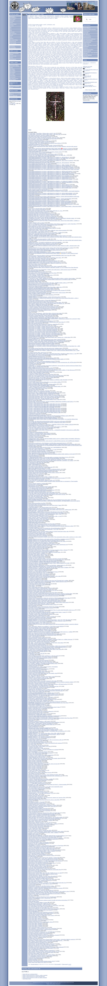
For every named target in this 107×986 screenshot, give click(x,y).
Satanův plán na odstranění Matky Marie (36, 208)
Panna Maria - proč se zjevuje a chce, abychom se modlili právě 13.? (42, 217)
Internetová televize (87, 35)
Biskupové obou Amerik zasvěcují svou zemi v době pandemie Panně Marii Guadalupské (47, 594)
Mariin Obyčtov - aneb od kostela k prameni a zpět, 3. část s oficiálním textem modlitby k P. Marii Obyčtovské (51, 370)
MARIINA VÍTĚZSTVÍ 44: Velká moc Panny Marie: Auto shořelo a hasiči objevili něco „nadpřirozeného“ (50, 509)
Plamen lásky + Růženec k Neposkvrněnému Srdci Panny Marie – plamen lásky (45, 287)
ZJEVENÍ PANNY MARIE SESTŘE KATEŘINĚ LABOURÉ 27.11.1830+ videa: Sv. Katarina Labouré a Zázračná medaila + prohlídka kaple (43, 729)
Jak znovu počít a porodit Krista (35, 688)
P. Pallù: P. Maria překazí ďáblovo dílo (36, 691)
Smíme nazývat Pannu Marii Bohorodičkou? (37, 644)
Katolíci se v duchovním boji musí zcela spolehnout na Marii (41, 632)
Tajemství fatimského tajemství (35, 709)
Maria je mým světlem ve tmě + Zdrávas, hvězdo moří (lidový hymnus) (43, 342)
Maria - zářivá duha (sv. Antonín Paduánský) (37, 854)
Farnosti (11, 22)
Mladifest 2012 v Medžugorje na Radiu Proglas (38, 878)
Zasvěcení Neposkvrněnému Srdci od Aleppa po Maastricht (40, 711)
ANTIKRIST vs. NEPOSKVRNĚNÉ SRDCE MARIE (39, 433)
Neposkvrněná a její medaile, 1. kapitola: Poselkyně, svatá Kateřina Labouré (44, 334)
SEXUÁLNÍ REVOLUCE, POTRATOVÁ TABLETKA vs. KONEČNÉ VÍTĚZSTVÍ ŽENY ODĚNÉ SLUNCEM (50, 424)
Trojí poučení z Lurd (32, 506)
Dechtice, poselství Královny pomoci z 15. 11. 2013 (39, 816)
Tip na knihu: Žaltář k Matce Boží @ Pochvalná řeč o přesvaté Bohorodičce (44, 528)
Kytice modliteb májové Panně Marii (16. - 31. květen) (39, 163)
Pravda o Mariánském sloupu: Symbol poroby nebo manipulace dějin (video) (44, 600)
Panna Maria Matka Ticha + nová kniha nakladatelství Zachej (41, 361)
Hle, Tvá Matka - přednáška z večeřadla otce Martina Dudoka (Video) (42, 663)
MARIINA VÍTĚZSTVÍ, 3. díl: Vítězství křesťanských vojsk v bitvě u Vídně (44, 339)
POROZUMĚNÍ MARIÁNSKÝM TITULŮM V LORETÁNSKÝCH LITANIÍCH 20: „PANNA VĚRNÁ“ (48, 174)
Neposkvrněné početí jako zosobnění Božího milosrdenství (40, 320)
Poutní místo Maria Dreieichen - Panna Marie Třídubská (40, 656)
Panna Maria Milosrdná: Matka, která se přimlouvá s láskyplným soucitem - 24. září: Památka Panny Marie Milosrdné (53, 267)
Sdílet (29, 129)
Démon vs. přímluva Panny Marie (35, 383)
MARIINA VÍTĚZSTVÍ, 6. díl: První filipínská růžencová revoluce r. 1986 (43, 508)
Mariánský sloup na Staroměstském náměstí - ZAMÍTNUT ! (40, 697)
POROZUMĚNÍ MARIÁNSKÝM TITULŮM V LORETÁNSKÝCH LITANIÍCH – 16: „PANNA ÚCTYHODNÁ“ (50, 181)
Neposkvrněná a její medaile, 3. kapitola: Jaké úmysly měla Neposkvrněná (44, 332)
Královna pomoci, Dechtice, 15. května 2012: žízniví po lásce (41, 915)
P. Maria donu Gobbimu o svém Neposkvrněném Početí (40, 507)
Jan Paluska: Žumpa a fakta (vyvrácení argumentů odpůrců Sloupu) (42, 604)
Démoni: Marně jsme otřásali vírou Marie (36, 503)
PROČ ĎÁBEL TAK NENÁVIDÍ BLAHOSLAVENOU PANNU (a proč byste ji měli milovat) (47, 421)
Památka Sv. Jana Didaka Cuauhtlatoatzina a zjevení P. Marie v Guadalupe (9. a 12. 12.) (47, 252)
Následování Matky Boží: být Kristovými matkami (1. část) (40, 215)
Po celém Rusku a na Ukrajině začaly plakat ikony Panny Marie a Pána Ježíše (45, 649)
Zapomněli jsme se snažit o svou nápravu (37, 840)
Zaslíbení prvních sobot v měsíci (35, 229)
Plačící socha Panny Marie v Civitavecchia (37, 927)
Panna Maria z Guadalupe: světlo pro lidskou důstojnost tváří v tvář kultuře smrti (45, 775)
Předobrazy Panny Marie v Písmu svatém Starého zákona (40, 922)
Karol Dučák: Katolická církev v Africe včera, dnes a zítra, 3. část (42, 219)
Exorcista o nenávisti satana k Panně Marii (37, 678)
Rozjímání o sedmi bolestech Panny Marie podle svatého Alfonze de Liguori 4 (44, 408)
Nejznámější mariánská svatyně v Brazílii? (37, 803)
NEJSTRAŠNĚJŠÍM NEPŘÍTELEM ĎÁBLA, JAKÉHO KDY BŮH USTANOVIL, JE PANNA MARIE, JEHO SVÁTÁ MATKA (54, 500)
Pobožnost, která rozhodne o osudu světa (37, 378)
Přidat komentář (65, 964)
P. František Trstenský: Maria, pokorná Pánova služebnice (40, 614)
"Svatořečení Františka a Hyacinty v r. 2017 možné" (39, 721)
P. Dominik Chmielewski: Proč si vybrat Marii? (38, 535)
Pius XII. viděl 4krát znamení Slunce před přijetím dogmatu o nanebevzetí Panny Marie (46, 422)
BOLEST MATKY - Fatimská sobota (36, 274)
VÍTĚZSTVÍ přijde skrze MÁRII (34, 150)
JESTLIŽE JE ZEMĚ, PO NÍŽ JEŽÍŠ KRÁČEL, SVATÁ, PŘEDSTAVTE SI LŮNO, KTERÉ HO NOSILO (50, 149)
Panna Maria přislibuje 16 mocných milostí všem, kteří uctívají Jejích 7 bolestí (44, 505)
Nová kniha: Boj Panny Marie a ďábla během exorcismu (40, 772)
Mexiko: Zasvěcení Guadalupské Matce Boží (37, 547)
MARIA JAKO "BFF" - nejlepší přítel (35, 510)
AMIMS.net (69, 1)
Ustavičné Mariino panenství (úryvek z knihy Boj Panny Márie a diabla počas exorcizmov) (47, 646)
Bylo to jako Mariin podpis (33, 338)
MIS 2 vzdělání (12, 70)
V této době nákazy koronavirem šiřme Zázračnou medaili (40, 551)
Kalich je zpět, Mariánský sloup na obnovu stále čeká (39, 628)
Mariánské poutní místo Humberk (35, 498)
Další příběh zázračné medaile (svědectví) (37, 643)
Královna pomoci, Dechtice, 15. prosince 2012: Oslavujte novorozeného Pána (44, 869)
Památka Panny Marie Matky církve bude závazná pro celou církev (42, 680)
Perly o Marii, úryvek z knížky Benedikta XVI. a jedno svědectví (41, 954)
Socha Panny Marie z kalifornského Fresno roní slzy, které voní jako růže (43, 763)
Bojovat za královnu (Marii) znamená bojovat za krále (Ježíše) (41, 490)
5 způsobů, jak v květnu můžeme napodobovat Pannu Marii (40, 374)
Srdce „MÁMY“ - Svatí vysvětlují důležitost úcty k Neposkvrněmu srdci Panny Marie (46, 322)
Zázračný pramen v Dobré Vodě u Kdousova (37, 534)
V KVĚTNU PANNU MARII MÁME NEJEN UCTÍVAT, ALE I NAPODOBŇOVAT (44, 447)
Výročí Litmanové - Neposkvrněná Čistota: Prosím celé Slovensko (42, 896)
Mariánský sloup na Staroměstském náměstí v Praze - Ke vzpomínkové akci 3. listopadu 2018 (39, 651)
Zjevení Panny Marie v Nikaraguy (35, 923)
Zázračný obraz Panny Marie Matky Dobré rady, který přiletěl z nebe (42, 673)
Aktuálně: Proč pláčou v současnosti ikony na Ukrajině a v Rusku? (42, 805)
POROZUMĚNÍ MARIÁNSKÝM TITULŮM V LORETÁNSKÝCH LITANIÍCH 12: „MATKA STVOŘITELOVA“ (50, 186)
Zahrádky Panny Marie (33, 665)
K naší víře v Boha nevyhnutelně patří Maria (37, 867)
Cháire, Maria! (31, 652)
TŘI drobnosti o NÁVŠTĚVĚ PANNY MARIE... (38, 497)
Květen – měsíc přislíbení (33, 636)
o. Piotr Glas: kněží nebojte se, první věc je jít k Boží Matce (41, 427)
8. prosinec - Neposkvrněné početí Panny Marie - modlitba (40, 779)
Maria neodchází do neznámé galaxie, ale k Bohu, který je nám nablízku (43, 892)
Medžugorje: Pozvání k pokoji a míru (36, 889)
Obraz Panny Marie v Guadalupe (35, 881)
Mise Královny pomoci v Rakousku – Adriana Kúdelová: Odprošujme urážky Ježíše (45, 831)
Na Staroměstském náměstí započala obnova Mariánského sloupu (42, 635)
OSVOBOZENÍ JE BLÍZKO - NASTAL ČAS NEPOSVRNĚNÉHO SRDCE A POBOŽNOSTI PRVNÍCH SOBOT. (51, 218)
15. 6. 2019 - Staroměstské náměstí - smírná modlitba (39, 630)
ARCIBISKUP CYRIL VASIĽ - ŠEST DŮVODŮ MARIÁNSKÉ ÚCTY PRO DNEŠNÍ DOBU (47, 340)
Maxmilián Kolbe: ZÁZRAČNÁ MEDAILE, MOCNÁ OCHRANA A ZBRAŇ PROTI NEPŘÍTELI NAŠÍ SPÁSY (50, 401)
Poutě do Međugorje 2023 (33, 463)
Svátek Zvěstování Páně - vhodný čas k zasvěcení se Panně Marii (42, 216)
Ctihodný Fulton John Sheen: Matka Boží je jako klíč (39, 258)
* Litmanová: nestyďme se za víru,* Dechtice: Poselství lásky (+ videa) (36, 748)
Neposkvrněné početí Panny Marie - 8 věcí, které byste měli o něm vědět (43, 397)
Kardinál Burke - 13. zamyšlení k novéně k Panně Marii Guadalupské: (43, 330)
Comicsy (11, 57)
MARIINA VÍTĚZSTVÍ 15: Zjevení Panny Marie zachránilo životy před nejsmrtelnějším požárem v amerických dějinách (53, 624)
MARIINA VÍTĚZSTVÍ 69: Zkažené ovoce (37, 356)
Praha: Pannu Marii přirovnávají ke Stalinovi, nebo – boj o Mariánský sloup (44, 850)
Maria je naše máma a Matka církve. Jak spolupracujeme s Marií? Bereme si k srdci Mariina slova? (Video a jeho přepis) (53, 169)
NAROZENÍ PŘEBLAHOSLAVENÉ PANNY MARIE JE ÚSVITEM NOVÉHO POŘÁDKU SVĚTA (48, 415)
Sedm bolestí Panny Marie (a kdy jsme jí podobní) (38, 519)
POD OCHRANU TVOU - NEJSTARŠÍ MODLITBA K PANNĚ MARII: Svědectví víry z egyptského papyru (50, 175)
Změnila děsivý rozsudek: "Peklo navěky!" (37, 622)
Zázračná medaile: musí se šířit (35, 473)
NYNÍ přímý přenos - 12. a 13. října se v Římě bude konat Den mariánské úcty (44, 818)
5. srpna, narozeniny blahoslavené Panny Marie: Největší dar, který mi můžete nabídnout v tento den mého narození (52, 146)
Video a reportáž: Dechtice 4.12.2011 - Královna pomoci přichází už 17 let (43, 951)
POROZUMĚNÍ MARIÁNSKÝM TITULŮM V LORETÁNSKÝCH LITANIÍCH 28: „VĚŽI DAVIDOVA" (48, 162)
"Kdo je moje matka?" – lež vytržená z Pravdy (38, 231)
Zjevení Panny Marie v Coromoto (35, 926)
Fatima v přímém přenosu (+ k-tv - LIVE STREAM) (39, 623)
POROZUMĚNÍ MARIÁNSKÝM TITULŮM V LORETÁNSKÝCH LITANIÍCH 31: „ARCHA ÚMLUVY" (49, 157)
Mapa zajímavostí (13, 33)
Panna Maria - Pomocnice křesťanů (35, 436)
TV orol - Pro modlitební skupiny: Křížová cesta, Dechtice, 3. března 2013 (43, 857)
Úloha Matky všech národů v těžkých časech (37, 554)
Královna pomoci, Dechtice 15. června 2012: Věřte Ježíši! (40, 907)
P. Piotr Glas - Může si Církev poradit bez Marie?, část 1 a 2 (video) (42, 449)
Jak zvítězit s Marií (32, 744)
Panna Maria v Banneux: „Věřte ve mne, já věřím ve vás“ (40, 865)
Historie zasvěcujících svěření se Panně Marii (38, 189)
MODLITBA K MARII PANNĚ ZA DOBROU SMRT (38, 385)
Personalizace (12, 46)
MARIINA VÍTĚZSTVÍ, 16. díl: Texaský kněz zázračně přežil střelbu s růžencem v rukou (47, 620)
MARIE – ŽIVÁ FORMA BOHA (34, 464)
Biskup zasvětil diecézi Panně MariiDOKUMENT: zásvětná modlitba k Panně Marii (38, 808)
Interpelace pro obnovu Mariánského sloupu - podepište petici (41, 692)
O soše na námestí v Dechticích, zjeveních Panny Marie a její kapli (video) (44, 812)
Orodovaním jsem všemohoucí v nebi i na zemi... (38, 677)
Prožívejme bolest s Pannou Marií (35, 484)
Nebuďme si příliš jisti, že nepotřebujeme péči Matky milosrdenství (42, 391)
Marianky (11, 35)
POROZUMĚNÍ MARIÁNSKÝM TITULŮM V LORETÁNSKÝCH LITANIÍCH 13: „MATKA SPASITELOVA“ (50, 185)
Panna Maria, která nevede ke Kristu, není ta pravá (39, 868)
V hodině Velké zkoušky (33, 732)
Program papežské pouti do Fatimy (35, 712)
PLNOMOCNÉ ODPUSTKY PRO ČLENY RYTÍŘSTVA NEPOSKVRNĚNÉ (43, 458)
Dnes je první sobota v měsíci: (34, 264)
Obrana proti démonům (33, 811)
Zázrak (29, 312)
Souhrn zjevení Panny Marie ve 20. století (37, 962)
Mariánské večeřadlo (32, 959)
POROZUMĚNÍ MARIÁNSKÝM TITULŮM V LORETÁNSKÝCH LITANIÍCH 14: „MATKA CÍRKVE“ (48, 184)
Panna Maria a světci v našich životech (36, 756)
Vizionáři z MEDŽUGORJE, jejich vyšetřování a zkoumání (40, 912)
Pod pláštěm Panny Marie (33, 363)
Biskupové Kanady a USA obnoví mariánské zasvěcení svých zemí (42, 590)
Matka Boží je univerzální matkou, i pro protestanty (39, 574)
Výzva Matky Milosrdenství (34, 841)
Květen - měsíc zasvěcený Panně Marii (36, 209)
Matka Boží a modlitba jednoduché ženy (36, 582)
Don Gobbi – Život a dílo (33, 659)
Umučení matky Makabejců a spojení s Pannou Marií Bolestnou (41, 300)
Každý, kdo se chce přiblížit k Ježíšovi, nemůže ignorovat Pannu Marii (43, 376)
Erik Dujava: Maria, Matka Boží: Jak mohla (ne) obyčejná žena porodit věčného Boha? (46, 559)
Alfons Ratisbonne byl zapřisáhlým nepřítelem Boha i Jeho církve (42, 806)
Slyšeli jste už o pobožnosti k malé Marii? (37, 414)
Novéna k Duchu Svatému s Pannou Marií (37, 291)
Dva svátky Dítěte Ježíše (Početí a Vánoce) (37, 934)
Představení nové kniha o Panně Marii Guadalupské (39, 727)
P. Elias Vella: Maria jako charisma (35, 520)
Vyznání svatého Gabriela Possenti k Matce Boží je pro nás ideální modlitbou (44, 382)
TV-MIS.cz (83, 1)
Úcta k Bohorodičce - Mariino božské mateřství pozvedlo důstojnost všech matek (45, 511)
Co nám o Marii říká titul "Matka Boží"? (36, 611)
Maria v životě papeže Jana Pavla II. (36, 587)
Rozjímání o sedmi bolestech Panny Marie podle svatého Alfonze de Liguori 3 (44, 409)
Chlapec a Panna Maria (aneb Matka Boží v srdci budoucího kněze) (42, 566)
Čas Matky (30, 800)
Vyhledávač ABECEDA (87, 55)
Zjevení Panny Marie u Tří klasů (35, 796)
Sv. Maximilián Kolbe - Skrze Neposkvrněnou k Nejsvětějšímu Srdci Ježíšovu (44, 143)
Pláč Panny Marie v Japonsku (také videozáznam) (38, 641)
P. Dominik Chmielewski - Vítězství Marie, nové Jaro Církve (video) (42, 560)
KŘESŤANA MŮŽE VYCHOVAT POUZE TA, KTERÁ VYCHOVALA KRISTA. (44, 469)
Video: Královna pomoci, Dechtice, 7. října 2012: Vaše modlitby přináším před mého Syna (47, 882)
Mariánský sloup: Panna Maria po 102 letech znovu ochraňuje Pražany (43, 571)
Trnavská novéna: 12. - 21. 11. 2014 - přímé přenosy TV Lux (41, 793)
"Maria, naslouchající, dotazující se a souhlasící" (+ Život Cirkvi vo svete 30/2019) (45, 626)
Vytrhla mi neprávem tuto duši (34, 674)
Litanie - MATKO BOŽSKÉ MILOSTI (36, 791)
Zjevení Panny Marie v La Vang (34, 917)
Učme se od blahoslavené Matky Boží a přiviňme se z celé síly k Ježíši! (43, 655)
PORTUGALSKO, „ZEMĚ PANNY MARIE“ (37, 714)
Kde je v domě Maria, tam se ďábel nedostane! (38, 685)
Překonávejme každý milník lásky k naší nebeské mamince (40, 358)
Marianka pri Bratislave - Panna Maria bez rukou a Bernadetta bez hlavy (43, 686)
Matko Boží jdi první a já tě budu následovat (37, 569)
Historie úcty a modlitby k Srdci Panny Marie (37, 428)
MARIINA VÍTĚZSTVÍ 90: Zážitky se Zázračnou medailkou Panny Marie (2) (44, 183)
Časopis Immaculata (87, 42)
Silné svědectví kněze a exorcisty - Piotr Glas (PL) (39, 577)
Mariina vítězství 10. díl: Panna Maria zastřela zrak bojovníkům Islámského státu (45, 690)
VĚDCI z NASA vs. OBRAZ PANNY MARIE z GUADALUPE (41, 394)
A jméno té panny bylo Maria (34, 781)
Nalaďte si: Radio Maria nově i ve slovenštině (37, 708)
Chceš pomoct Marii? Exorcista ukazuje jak (37, 504)
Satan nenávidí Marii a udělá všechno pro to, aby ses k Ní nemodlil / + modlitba (45, 232)
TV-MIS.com (76, 1)
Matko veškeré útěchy (33, 911)
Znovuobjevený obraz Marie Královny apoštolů (38, 211)
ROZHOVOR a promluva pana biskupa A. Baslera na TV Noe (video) (42, 243)
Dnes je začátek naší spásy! (34, 769)
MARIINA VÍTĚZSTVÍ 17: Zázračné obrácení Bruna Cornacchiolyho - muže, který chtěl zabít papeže (49, 619)
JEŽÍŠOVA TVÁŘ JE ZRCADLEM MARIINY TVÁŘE (39, 239)
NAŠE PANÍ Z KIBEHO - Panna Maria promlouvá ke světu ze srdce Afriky (44, 799)
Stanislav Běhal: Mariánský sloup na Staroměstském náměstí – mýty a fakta (44, 576)
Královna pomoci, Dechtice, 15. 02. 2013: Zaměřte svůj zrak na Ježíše (43, 859)
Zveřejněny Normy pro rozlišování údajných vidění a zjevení (41, 913)
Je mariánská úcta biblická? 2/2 (35, 579)
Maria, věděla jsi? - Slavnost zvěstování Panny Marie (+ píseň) (41, 676)
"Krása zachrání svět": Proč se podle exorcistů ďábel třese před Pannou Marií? (45, 354)
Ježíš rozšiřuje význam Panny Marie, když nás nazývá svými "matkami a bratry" (45, 348)
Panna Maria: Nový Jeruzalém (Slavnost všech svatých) (40, 877)
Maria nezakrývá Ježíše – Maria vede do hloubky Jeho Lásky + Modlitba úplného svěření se (47, 282)
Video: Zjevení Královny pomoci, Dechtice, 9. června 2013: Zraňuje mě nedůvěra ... (45, 838)
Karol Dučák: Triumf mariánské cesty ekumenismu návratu (40, 607)
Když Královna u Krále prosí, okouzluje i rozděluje (38, 135)
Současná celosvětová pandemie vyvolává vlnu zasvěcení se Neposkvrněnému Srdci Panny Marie (49, 598)
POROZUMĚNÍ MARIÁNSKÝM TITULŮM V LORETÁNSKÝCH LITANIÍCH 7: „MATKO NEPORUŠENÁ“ (50, 198)
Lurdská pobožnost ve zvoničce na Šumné (37, 226)
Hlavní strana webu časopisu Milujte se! (15, 94)
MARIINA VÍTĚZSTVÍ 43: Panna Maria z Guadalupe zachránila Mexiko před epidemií (46, 512)
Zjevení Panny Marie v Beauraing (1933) (36, 788)
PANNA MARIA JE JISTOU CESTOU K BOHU (38, 425)
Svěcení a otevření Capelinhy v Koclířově (37, 483)
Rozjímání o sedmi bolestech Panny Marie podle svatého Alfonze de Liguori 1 (44, 411)
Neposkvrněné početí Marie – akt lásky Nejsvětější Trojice (40, 398)
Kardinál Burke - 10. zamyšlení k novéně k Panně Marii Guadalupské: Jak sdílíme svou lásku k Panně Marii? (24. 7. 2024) (54, 346)
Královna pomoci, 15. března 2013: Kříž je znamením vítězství (41, 855)
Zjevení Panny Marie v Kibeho (34, 916)
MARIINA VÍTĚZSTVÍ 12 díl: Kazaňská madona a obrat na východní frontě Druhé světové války (48, 531)
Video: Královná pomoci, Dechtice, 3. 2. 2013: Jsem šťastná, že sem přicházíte (45, 860)
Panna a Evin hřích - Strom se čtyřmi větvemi (38, 792)
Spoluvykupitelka (32, 884)
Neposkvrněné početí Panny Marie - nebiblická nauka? (39, 310)
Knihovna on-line (13, 56)
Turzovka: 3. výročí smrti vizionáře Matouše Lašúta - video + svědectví (43, 832)
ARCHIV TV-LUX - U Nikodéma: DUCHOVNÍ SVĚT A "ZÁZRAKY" (42, 815)
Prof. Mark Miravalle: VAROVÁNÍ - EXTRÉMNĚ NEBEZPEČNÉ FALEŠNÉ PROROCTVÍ (47, 835)
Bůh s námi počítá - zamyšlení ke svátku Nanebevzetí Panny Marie (42, 138)
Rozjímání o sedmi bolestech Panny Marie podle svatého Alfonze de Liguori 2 (44, 410)
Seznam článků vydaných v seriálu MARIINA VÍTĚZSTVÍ (40, 588)
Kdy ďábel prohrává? (32, 856)
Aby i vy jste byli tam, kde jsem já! (35, 745)
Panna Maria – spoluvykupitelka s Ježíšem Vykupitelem (40, 723)
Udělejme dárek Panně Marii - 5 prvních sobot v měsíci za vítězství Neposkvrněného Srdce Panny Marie (50, 718)
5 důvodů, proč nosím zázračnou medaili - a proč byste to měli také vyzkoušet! (45, 558)
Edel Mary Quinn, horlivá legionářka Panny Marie (38, 668)
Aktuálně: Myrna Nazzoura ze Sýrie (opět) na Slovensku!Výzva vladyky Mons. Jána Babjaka (40, 826)
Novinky (11, 67)
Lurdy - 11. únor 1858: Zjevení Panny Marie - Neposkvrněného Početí (42, 225)
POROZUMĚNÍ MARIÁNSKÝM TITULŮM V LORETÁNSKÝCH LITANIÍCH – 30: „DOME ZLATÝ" (48, 158)
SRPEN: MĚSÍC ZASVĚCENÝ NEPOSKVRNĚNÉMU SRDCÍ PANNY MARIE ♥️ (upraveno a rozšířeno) (50, 148)
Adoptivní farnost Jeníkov (88, 49)
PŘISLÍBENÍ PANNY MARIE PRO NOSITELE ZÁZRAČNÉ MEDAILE (43, 260)
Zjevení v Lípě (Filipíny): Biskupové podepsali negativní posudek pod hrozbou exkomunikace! (48, 900)
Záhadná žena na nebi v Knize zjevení (36, 521)
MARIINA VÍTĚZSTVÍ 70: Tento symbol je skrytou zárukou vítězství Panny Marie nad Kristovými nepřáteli (50, 247)
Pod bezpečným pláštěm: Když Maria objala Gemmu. (39, 213)
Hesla (11, 30)
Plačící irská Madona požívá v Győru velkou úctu (38, 452)
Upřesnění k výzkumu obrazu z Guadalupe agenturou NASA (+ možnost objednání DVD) (47, 647)
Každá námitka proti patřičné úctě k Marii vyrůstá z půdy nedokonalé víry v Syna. (45, 210)
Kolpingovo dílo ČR (87, 51)
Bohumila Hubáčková (34, 964)
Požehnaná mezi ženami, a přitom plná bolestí (38, 518)
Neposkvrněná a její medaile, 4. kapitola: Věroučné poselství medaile (42, 328)
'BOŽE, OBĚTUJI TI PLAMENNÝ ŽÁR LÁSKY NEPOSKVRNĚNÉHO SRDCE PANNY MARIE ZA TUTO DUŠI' (51, 454)
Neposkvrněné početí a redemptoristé (36, 615)
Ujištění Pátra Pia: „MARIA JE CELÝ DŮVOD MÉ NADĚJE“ (41, 305)
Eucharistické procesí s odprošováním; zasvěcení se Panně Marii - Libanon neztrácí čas (47, 565)
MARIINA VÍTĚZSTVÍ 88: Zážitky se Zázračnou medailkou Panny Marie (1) (44, 205)
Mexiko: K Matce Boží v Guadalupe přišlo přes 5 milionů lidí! (41, 950)
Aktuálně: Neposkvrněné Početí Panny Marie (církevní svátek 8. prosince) (44, 472)
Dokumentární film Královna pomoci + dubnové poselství (40, 929)
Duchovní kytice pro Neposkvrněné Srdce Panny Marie (39, 589)
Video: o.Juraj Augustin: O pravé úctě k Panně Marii (39, 810)
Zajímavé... (12, 38)
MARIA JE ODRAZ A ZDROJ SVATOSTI (36, 293)
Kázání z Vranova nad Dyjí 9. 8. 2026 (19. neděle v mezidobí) (35, 977)
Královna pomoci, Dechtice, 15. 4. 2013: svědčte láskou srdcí (41, 848)
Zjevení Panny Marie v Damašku (35, 924)
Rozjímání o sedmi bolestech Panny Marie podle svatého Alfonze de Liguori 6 (44, 404)
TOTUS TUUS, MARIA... (33, 794)
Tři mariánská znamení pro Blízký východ (37, 782)
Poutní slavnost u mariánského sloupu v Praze (38, 515)
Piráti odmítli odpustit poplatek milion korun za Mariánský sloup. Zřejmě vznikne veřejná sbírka (48, 602)
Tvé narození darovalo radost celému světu (37, 742)
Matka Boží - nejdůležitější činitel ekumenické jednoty (39, 234)
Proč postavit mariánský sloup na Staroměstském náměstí (40, 627)
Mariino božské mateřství (33, 608)
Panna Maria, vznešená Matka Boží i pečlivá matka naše (40, 315)
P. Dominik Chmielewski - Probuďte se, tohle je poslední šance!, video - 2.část (44, 514)
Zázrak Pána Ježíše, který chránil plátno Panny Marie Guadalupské (42, 314)
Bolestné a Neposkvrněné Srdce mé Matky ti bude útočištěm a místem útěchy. (45, 302)
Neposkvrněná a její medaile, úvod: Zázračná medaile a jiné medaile (42, 335)
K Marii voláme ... (32, 586)
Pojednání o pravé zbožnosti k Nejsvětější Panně (38, 846)
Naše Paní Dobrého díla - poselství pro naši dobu (38, 687)
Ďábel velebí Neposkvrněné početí (35, 323)
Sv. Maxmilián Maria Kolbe (34, 280)
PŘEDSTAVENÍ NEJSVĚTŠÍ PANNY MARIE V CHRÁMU (40, 476)
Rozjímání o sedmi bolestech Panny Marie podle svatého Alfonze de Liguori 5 (44, 406)
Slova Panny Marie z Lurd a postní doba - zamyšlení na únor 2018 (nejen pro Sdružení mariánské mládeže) (51, 682)
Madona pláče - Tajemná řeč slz (35, 821)
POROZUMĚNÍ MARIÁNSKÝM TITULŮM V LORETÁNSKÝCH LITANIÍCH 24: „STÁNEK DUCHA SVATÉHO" (51, 168)
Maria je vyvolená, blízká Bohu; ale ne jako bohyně (39, 661)
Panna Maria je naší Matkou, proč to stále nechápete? (39, 434)
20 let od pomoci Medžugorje (34, 930)
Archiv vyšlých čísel (13, 95)
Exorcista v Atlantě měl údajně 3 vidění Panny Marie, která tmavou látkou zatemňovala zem (47, 544)
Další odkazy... (86, 56)
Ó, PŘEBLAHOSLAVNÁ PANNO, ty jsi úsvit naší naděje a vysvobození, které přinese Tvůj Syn (48, 457)
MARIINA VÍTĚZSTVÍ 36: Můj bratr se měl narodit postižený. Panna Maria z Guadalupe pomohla (48, 539)
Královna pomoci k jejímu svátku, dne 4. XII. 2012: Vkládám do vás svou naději (45, 872)
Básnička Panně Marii (32, 960)
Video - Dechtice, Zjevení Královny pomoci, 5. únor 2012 (40, 941)
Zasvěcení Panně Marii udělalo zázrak (36, 672)
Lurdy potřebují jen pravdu (33, 773)
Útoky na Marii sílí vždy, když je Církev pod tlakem (39, 227)
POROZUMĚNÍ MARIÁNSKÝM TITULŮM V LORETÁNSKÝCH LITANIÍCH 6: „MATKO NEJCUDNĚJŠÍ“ (50, 202)
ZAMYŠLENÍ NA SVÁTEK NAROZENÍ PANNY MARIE (40, 486)
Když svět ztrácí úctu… (33, 311)
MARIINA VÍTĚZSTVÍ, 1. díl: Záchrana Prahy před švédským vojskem (43, 695)
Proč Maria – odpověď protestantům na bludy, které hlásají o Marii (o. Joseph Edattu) (46, 341)
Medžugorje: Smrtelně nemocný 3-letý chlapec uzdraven (40, 946)
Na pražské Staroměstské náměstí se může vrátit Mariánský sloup (42, 699)
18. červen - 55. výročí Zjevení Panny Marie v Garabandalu (41, 755)
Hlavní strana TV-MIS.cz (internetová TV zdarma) (14, 65)
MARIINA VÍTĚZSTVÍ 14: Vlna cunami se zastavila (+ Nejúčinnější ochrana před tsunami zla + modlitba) (50, 631)
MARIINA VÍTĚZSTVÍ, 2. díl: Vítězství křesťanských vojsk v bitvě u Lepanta (44, 266)
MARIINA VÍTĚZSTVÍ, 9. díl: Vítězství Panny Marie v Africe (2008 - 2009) (43, 733)
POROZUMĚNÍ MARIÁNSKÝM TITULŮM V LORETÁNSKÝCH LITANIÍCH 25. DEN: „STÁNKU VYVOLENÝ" (51, 167)
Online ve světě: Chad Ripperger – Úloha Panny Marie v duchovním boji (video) (45, 313)
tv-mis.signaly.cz (12, 103)
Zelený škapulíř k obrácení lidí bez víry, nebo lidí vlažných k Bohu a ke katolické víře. (46, 303)
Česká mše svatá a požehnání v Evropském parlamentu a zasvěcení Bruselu (44, 715)
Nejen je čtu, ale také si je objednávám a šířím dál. (88, 86)
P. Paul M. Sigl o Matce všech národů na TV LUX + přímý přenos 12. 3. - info (38, 771)
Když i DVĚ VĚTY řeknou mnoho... (35, 496)
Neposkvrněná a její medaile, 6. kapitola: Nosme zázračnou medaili (42, 326)
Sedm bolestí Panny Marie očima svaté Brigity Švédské (40, 136)
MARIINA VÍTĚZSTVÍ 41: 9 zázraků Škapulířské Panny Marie (41, 284)
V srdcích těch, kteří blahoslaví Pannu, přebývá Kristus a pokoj (41, 228)
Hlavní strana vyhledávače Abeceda (15, 87)
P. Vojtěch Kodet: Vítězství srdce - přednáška (38, 700)
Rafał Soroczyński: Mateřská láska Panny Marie (38, 461)
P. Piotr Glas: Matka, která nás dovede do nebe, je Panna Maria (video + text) (44, 493)
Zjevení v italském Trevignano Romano (36, 556)
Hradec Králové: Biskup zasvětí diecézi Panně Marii (39, 809)
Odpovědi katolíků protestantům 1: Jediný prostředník (39, 904)
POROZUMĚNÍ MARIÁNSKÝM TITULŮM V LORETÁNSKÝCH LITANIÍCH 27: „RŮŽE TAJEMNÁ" (48, 165)
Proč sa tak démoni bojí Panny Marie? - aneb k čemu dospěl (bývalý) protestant (45, 743)
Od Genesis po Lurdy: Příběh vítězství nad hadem (38, 156)
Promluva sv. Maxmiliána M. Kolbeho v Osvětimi (38, 142)
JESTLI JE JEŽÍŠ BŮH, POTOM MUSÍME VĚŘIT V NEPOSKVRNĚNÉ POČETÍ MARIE (47, 235)
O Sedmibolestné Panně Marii (34, 413)
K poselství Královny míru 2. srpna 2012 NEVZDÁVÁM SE (40, 890)
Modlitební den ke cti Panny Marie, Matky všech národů (40, 910)
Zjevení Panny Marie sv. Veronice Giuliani (37, 153)
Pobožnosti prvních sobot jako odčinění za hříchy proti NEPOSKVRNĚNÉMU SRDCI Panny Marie (49, 255)
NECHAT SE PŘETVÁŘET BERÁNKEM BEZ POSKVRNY (40, 716)
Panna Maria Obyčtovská (33, 455)
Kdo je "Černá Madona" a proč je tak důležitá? (38, 751)
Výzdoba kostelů (13, 41)
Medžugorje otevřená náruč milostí (35, 762)
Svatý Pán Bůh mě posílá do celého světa (37, 914)
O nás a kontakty (13, 43)
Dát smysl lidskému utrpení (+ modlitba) (36, 553)
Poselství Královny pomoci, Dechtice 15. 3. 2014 (38, 804)
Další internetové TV (87, 37)
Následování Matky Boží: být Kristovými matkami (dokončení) (41, 214)
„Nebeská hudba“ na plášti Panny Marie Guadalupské (39, 546)
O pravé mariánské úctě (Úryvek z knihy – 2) (37, 532)
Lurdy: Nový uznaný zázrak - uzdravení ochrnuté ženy (39, 880)
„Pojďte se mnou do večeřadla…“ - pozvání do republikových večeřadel (43, 749)
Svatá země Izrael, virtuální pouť (89, 39)
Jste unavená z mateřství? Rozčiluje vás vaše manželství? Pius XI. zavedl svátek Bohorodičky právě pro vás (51, 610)
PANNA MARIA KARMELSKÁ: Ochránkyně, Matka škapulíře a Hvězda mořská (45, 151)
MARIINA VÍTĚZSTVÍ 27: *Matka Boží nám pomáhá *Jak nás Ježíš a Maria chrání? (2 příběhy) (48, 567)
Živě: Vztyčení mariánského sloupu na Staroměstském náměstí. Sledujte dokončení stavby (47, 581)
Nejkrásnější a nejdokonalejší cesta (35, 764)
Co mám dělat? (31, 654)
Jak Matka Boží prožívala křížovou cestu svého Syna (39, 301)
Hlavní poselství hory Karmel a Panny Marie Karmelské (40, 283)
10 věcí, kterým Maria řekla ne (34, 670)
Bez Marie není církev (33, 938)
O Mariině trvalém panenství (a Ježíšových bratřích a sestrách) (41, 616)
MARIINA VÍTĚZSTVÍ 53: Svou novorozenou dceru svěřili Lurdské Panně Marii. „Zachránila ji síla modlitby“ (50, 460)
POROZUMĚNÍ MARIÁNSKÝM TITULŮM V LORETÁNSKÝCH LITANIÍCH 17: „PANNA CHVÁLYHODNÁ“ (50, 179)
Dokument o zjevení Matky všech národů (37, 591)
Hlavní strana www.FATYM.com (13, 17)
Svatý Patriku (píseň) (27, 978)
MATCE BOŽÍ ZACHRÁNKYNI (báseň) (36, 703)
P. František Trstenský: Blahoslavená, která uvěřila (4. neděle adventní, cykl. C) (45, 317)
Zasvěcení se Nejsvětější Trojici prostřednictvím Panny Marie (41, 543)
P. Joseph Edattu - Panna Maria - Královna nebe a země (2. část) (42, 133)
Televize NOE (85, 32)
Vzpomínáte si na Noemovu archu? (35, 144)
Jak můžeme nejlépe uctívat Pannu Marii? (37, 618)
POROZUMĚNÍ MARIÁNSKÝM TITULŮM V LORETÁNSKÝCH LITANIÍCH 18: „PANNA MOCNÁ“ (48, 178)
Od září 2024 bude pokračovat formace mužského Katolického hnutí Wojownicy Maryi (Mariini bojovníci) (50, 349)
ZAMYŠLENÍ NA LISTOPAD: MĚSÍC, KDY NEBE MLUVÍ (40, 336)
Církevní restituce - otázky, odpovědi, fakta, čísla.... (90, 53)
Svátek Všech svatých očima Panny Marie (37, 265)
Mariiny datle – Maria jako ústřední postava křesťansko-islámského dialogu (44, 634)
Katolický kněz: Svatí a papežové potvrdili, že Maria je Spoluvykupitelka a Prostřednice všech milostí (49, 201)
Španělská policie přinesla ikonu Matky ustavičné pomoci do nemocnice (43, 595)
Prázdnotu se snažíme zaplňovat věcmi (36, 557)
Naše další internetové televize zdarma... (14, 79)
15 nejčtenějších (13, 47)
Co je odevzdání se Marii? (33, 530)
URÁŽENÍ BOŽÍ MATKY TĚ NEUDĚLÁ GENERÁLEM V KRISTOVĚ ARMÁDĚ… (45, 242)
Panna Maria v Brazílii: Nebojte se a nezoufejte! (38, 862)
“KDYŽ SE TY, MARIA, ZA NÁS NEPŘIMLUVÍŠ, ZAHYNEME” (41, 407)
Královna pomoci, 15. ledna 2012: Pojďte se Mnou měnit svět (41, 943)
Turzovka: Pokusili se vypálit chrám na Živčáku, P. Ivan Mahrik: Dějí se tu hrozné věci (46, 731)
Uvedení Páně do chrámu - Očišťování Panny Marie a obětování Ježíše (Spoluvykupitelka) (47, 230)
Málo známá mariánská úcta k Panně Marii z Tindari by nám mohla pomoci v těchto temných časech (49, 269)
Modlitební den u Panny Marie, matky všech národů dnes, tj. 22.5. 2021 (43, 529)
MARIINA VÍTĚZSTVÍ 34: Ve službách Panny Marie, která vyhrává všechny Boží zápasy (47, 541)
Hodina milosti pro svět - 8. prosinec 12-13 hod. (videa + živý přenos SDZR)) (44, 395)
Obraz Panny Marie (32, 596)
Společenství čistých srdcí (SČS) (89, 29)
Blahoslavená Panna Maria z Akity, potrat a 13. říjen (39, 713)
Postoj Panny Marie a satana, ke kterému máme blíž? (39, 640)
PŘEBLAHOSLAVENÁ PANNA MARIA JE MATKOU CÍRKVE (41, 289)
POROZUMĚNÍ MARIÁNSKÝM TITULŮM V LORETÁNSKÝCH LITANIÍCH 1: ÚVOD (46, 199)
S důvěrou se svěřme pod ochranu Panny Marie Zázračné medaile (42, 331)
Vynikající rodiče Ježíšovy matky (35, 740)
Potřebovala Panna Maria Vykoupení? (36, 958)
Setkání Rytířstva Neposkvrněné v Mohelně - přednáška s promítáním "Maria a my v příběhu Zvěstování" (50, 639)
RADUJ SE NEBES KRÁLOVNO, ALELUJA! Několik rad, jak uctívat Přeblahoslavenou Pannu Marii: (49, 499)
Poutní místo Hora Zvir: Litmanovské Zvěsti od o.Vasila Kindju (41, 819)
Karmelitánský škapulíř (33, 527)
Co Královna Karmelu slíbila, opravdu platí (37, 352)
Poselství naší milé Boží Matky (35, 754)
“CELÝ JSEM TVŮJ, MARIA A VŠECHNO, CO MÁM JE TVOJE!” (42, 451)
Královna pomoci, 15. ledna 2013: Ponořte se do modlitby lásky (41, 863)
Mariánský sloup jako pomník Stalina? (36, 795)
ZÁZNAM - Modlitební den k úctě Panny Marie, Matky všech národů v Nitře (44, 758)
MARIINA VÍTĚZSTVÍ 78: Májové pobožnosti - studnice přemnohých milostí (44, 296)
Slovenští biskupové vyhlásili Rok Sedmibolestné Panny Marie (41, 814)
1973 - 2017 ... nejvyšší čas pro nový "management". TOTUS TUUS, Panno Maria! (45, 642)
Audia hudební (12, 75)
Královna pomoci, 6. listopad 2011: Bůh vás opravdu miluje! (40, 952)
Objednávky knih (13, 59)
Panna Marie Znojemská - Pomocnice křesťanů (38, 660)
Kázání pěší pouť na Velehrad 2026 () (30, 974)
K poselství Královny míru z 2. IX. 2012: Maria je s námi (40, 883)
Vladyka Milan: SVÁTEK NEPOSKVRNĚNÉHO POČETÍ (40, 471)
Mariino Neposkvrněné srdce (34, 776)
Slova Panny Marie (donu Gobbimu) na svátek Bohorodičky (40, 948)
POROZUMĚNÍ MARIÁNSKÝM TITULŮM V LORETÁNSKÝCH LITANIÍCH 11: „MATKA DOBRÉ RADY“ (50, 187)
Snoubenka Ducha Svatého (34, 435)
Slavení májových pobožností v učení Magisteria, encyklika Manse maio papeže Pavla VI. (47, 443)
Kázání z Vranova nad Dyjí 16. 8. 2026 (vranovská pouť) (34, 976)
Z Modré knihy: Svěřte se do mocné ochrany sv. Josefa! (40, 542)
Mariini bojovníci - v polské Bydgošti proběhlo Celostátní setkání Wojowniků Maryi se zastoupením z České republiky (53, 481)
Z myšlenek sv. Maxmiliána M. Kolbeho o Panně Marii (39, 141)
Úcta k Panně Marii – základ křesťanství (36, 256)
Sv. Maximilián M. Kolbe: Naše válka (36, 462)
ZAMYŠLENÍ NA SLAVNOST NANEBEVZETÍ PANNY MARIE (41, 343)
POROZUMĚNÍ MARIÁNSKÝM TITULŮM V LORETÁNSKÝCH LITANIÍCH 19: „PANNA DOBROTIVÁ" (49, 177)
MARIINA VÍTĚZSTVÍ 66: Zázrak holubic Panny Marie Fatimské (42, 368)
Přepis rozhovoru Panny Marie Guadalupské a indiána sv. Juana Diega (43, 324)
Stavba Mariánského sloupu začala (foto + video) (38, 603)
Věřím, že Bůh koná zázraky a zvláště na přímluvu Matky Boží (41, 724)
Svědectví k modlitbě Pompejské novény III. (37, 387)
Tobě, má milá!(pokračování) (34, 949)
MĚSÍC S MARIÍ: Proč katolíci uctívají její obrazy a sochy (40, 367)
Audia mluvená (12, 77)
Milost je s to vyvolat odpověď (34, 871)
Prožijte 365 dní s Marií (33, 475)
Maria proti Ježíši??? (32, 295)
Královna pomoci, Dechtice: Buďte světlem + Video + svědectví (41, 851)
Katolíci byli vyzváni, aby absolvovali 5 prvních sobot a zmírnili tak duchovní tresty (45, 375)
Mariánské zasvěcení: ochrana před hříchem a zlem (39, 638)
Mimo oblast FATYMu (14, 40)
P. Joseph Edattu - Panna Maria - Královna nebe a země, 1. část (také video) (44, 134)
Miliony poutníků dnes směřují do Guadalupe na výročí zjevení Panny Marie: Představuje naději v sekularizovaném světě (53, 245)
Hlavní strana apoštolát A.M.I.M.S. (14, 54)
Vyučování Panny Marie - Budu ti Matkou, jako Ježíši (39, 746)
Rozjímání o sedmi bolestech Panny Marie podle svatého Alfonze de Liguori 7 (44, 403)
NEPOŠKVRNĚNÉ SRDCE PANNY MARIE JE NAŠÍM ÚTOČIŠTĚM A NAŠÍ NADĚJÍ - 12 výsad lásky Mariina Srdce (53, 419)
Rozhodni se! (31, 899)
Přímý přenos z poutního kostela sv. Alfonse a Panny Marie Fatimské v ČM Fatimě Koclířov (47, 684)
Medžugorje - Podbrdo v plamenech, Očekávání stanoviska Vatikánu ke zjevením (45, 888)
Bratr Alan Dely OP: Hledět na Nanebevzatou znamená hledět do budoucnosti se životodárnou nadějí (49, 279)
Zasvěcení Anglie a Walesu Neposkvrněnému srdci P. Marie (40, 719)
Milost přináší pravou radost (34, 870)
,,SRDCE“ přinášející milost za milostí (36, 222)
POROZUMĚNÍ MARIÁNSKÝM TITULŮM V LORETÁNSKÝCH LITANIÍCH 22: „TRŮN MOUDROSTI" (49, 172)
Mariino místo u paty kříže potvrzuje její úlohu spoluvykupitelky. (41, 233)
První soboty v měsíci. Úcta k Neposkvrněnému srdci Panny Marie (42, 272)
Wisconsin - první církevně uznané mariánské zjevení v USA (41, 961)
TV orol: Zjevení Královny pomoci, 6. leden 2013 (38, 866)
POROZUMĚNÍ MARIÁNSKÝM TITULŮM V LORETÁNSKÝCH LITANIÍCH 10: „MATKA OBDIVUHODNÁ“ (50, 193)
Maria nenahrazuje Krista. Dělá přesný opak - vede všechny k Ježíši (42, 154)
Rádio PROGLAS (86, 34)
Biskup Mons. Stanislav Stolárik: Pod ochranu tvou (39, 683)
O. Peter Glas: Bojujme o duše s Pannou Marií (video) (39, 583)
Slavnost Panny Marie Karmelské (35, 286)
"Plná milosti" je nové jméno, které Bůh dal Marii (38, 613)
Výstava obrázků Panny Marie (34, 778)
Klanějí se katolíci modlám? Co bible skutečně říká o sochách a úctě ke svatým (45, 190)
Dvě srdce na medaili (32, 360)
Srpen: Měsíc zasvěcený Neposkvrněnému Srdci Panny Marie (41, 492)
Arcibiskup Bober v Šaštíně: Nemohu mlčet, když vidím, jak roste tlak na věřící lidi (45, 739)
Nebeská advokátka (32, 605)
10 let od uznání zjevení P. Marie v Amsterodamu (38, 842)
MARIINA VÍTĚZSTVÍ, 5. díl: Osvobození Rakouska (39, 736)
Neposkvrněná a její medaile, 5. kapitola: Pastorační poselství (41, 327)
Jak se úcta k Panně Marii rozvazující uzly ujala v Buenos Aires (42, 847)
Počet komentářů (58, 964)
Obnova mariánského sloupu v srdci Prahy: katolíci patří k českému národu (44, 601)
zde (17, 101)
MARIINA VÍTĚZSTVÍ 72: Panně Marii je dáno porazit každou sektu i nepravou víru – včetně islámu (49, 337)
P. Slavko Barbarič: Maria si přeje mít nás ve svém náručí (40, 662)
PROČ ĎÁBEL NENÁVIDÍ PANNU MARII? (37, 491)
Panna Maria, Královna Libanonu (35, 564)
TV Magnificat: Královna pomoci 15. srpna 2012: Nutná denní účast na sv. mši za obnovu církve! (48, 891)
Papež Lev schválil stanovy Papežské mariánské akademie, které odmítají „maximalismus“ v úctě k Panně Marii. (52, 223)
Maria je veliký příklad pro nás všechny (36, 468)
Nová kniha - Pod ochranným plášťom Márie (37, 495)
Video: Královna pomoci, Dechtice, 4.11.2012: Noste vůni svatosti (42, 876)
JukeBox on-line (86, 43)
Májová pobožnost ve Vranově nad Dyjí (36, 584)
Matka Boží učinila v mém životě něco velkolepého (39, 390)
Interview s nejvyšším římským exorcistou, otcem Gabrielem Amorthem (43, 774)
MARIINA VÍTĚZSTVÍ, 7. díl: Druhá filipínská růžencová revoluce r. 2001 (43, 734)
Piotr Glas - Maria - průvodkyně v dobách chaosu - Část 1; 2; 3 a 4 (42, 372)
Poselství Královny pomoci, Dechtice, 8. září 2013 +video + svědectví (43, 823)
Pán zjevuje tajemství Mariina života (36, 664)
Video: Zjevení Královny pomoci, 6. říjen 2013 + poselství (40, 820)
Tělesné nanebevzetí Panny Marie (35, 139)
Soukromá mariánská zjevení (34, 920)
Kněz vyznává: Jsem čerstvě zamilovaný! (37, 864)
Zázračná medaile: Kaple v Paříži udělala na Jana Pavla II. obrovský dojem (44, 262)
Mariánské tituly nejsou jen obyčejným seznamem (38, 161)
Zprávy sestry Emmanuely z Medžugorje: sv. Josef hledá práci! (41, 931)
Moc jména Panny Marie (33, 270)
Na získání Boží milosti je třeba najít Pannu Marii (38, 371)
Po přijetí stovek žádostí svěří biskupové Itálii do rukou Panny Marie (42, 592)
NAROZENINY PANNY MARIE (34, 281)
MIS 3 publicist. (12, 72)
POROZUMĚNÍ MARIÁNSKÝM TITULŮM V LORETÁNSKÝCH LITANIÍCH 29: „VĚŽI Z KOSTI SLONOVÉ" (50, 160)
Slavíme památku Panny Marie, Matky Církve (38, 671)
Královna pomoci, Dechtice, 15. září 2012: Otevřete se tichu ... (41, 886)
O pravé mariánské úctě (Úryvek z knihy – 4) (37, 757)
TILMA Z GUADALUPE (33, 726)
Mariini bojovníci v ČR (32, 485)
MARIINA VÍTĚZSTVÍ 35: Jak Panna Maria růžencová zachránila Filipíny (43, 540)
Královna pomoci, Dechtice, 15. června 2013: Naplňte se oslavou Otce (43, 839)
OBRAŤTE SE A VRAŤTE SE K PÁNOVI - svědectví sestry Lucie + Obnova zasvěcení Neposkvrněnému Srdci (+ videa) (53, 350)
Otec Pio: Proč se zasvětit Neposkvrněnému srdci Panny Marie (41, 416)
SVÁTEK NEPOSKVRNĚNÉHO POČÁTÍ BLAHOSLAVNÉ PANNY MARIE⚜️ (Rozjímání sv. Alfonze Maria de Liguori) (53, 253)
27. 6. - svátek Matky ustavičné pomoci (36, 783)
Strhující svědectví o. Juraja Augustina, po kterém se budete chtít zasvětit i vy (45, 426)
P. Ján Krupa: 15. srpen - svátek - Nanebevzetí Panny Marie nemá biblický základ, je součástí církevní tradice (51, 278)
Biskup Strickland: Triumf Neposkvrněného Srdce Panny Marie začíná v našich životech (47, 292)
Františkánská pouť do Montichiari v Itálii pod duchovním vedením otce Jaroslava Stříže (46, 797)
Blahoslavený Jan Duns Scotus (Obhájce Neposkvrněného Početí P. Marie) (44, 399)
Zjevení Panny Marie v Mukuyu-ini (35, 918)
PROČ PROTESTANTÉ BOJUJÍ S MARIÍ (37, 271)
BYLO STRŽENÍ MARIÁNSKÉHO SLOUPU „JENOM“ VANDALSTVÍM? (43, 694)
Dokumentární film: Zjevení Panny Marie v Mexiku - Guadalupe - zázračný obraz (45, 248)
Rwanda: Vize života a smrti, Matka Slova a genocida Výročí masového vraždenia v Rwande (39, 853)
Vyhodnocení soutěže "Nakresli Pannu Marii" (37, 780)
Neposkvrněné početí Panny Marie (35, 548)
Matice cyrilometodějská (87, 40)
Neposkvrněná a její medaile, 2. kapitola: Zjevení (38, 259)
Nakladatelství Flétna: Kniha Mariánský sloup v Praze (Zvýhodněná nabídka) (44, 524)
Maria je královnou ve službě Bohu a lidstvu (37, 277)
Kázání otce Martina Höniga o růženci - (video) (38, 555)
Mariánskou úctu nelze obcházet (35, 710)
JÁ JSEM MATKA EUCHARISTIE (35, 432)
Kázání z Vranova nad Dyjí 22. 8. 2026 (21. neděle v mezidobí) (35, 975)
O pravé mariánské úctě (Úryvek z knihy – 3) (37, 572)
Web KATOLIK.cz (86, 31)
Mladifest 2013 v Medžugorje (34, 834)
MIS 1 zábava (12, 69)
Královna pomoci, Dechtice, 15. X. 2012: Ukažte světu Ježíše (41, 879)
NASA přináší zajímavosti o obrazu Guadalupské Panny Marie (41, 648)
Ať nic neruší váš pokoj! (33, 790)
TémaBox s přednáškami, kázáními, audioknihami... (90, 46)
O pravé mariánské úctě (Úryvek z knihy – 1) (37, 450)
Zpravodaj (11, 25)
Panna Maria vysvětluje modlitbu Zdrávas (37, 533)
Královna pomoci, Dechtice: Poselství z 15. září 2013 (39, 822)
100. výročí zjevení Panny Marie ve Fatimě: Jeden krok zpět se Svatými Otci (44, 701)
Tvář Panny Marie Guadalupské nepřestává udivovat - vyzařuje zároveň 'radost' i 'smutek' (47, 612)
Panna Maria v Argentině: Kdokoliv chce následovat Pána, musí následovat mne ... (45, 940)
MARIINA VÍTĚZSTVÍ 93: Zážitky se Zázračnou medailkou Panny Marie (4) (44, 159)
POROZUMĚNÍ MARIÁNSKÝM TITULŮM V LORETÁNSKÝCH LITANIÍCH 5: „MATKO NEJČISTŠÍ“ (49, 203)
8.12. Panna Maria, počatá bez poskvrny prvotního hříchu (40, 955)
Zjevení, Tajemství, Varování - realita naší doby (38, 517)
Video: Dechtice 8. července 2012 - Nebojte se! (38, 903)
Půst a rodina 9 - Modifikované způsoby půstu (38, 304)
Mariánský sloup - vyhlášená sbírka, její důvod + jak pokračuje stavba (43, 599)
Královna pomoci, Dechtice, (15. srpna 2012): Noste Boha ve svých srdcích (44, 893)
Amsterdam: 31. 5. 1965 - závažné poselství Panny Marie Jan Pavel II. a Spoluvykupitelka (47, 784)
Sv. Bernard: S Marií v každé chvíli (35, 735)
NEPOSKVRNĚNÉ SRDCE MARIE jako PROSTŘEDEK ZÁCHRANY (42, 418)
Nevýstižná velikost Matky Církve (35, 953)
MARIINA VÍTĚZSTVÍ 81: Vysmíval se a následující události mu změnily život (44, 263)
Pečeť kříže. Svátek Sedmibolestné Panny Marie (38, 824)
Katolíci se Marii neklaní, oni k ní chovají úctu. (38, 936)
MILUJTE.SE (91, 1)
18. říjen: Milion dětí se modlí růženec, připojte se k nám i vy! (41, 480)
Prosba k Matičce (32, 364)
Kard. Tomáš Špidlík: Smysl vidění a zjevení (37, 906)
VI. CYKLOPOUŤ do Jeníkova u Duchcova (37, 956)
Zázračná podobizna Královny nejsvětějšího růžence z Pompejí (41, 308)
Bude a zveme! (12, 19)
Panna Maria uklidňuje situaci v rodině (36, 276)
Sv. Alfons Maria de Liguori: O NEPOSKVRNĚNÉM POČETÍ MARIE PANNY (44, 386)
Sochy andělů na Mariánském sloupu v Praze (37, 388)
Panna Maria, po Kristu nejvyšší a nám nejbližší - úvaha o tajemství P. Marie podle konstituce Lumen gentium (51, 444)
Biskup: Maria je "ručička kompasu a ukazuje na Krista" (40, 658)
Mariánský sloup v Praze (33, 833)
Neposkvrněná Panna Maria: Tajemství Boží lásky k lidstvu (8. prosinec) (43, 396)
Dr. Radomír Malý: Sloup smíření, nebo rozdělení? (38, 575)
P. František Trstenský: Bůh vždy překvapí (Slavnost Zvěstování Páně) (43, 306)
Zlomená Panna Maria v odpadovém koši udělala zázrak (40, 568)
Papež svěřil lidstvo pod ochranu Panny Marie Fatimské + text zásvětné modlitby (45, 817)
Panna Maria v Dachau (33, 437)
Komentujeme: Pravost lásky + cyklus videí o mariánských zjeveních (43, 858)
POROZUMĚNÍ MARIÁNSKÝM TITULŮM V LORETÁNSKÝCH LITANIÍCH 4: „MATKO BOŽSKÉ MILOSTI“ (50, 204)
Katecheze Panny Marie (33, 389)
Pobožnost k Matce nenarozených (35, 402)
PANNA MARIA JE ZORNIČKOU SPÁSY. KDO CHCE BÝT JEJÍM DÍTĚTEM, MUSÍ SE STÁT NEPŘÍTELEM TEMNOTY (53, 440)
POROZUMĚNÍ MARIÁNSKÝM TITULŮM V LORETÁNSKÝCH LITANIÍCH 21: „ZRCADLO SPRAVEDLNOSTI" (51, 173)
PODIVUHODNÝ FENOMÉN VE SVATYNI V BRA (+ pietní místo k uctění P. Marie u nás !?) (38, 705)
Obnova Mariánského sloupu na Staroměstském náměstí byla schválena (43, 606)
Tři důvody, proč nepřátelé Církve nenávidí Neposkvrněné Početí (41, 244)
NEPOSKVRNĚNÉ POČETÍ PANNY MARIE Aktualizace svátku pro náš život (44, 250)
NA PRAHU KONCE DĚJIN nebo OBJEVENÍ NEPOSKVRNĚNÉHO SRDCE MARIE (46, 359)
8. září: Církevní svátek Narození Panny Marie (38, 487)
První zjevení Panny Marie (33, 679)
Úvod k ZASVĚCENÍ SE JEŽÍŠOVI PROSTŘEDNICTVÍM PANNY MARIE (44, 562)
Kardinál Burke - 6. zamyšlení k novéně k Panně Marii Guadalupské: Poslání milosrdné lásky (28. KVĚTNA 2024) (52, 362)
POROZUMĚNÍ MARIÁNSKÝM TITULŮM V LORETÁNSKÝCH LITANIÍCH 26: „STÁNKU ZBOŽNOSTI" (50, 166)
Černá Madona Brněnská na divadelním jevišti (38, 942)
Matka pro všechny (32, 400)
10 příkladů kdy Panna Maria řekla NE (36, 653)
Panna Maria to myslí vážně (34, 844)
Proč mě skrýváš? (32, 380)
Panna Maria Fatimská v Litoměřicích (36, 696)
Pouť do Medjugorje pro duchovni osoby (36, 355)
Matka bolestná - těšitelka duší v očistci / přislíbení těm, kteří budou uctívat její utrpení (46, 478)
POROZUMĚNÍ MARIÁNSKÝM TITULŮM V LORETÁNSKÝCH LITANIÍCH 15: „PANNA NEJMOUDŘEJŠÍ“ (50, 182)
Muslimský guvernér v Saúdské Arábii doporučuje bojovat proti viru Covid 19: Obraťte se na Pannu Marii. (50, 593)
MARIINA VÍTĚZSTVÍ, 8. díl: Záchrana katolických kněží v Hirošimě (42, 145)
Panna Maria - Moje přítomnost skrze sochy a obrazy (39, 325)
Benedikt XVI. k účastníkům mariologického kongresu (39, 887)
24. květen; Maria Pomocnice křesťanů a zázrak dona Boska (41, 294)
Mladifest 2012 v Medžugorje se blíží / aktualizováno (39, 898)
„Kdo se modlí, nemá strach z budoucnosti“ (37, 759)
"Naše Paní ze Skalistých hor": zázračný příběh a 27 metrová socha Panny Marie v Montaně (47, 550)
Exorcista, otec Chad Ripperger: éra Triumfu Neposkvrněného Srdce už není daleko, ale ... (47, 155)
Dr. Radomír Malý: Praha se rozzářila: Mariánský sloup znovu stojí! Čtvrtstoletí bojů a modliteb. (48, 580)
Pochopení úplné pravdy (33, 785)
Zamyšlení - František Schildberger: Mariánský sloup (39, 629)
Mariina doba (31, 720)
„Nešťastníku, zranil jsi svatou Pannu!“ (36, 474)
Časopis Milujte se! (86, 27)
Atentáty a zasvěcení (32, 750)
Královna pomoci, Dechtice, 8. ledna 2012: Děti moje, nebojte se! (42, 944)
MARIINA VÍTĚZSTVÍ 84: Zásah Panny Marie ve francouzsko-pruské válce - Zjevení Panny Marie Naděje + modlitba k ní (53, 220)
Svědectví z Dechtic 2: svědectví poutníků (37, 937)
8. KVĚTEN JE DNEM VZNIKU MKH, (36, 373)
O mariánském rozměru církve (34, 738)
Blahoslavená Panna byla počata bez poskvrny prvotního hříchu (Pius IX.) (43, 470)
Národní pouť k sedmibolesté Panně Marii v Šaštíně (39, 617)
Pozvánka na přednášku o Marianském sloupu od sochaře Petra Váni (42, 307)
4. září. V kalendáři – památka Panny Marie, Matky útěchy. (40, 275)
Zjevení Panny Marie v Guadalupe (35, 925)
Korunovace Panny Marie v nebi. (35, 180)
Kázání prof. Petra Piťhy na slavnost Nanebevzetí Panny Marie (41, 523)
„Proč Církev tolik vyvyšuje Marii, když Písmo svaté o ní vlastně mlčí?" (43, 905)
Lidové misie (12, 32)
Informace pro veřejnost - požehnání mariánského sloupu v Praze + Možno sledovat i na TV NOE (48, 563)
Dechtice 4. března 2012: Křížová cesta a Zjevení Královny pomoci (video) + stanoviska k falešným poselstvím (51, 939)
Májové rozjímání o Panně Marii (35, 760)
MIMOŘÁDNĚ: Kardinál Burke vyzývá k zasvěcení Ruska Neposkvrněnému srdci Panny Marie (48, 702)
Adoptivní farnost (13, 24)
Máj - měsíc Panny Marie (33, 675)
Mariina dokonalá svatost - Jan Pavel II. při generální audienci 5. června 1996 (38, 902)
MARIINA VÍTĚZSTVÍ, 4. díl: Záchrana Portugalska (39, 737)
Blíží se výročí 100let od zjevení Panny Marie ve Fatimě (40, 752)
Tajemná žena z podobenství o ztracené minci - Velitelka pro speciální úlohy (44, 552)
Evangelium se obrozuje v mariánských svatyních (39, 932)
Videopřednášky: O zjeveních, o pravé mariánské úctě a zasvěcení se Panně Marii (45, 845)
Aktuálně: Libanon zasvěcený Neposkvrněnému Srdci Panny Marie (42, 836)
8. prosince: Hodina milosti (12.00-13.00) (36, 251)
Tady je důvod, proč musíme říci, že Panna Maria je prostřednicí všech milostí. (45, 257)
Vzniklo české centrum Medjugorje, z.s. (36, 448)
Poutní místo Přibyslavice (33, 456)
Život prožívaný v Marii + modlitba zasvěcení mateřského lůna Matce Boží (44, 392)
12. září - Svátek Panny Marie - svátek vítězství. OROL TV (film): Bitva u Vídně (38, 829)
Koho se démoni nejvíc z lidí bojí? (35, 466)
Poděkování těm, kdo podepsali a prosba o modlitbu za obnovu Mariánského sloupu (46, 689)
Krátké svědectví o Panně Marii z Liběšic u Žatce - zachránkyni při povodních (44, 344)
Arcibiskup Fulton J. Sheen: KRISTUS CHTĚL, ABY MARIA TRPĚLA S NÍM (44, 412)
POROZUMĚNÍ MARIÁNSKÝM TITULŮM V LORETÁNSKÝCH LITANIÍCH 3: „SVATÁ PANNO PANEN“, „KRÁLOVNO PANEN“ (55, 206)
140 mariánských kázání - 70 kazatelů (36, 802)
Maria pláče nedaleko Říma (34, 725)
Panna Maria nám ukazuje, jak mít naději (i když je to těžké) (41, 377)
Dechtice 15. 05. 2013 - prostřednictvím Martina (38, 843)
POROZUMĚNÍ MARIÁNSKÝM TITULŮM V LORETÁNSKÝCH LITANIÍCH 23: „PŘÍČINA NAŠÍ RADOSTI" (50, 171)
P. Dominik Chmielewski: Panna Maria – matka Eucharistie (40, 316)
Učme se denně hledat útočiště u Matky (36, 637)
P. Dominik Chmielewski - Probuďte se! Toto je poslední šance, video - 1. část (44, 516)
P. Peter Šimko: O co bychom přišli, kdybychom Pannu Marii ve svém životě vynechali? (46, 494)
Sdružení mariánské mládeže (34, 798)
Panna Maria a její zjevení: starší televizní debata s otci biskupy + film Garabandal (45, 947)
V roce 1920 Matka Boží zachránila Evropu (37, 488)
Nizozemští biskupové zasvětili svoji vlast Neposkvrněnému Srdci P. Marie (44, 707)
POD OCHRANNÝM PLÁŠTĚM (34, 423)
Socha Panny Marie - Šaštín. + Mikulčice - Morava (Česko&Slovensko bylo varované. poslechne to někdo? (51, 526)
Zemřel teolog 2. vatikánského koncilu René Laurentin (39, 698)
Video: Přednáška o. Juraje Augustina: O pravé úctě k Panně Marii (42, 928)
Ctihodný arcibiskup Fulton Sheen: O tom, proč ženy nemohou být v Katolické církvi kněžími (47, 459)
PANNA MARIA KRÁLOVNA (34, 522)
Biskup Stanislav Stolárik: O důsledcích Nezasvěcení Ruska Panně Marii (43, 722)
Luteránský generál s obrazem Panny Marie (37, 545)
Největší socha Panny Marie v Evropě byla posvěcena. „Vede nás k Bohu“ (44, 137)
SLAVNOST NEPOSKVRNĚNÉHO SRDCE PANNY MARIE (40, 288)
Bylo (10, 27)
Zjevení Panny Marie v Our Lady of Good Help (38, 919)
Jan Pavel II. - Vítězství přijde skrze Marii (37, 570)
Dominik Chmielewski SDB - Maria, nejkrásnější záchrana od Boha (42, 384)
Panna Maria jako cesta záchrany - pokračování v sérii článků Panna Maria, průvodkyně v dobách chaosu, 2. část (52, 353)
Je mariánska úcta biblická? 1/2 (35, 578)
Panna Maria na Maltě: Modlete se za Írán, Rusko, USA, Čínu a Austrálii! (43, 935)
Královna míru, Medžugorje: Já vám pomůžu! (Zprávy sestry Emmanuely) (43, 908)
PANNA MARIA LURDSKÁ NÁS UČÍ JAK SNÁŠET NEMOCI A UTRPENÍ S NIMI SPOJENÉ (47, 379)
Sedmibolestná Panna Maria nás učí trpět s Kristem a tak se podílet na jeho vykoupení (46, 290)
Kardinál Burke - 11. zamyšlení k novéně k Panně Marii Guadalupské (42, 329)
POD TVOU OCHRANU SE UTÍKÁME (36, 479)
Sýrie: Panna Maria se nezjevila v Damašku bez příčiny (40, 830)
